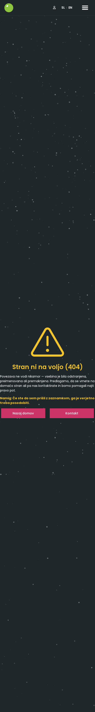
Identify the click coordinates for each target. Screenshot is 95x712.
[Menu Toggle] (85, 7)
